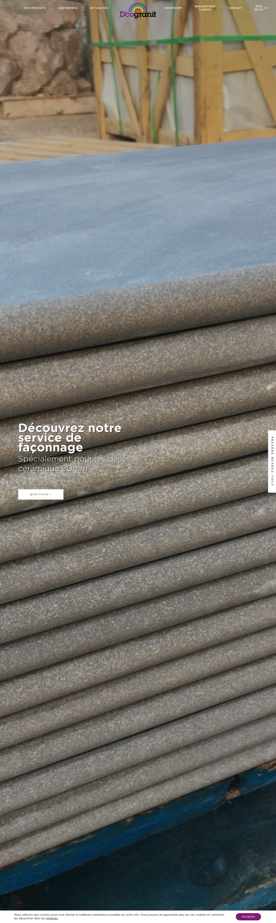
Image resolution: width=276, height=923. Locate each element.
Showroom (173, 8)
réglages (52, 918)
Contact (235, 8)
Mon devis (261, 8)
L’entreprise (68, 8)
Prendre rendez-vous (272, 461)
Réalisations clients (205, 8)
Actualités (99, 8)
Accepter (248, 916)
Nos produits (35, 8)
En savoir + (39, 490)
